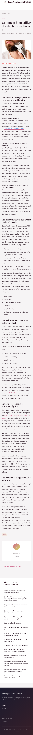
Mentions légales (7, 718)
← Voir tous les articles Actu (11, 567)
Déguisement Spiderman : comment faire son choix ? (15, 606)
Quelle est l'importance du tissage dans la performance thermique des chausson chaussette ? (15, 599)
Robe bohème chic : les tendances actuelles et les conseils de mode (14, 650)
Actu (9, 13)
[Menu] (16, 8)
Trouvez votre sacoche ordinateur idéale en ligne (15, 656)
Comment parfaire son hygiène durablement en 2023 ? (14, 618)
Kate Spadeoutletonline (19, 1)
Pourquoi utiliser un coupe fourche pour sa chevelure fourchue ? (15, 670)
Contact (4, 721)
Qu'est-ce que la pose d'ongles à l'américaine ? (14, 612)
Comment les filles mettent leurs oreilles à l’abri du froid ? (14, 591)
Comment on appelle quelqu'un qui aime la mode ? (15, 640)
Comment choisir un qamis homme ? (16, 645)
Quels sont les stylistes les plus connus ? (16, 628)
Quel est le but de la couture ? (13, 623)
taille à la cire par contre (17, 393)
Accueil (4, 13)
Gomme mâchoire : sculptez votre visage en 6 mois (15, 677)
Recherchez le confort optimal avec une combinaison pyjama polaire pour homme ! (16, 663)
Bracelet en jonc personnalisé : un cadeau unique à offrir (15, 634)
